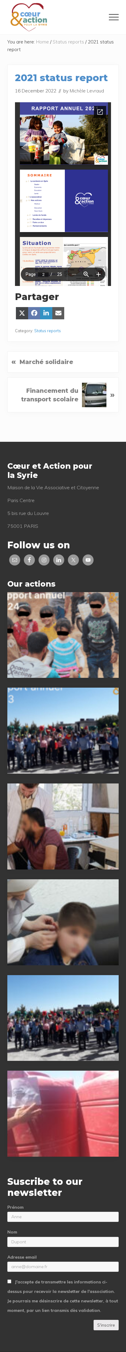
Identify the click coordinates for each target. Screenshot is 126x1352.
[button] (114, 17)
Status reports (47, 330)
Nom (12, 1232)
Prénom (15, 1207)
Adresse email (22, 1257)
